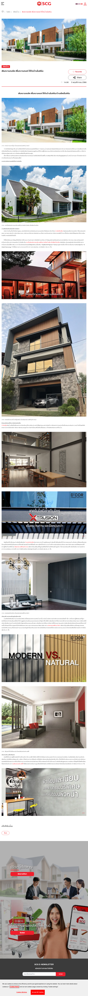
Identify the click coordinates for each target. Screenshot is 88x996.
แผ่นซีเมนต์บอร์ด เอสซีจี (18, 764)
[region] (44, 988)
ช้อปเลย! (22, 933)
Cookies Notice (14, 987)
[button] (3, 11)
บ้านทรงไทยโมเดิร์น (29, 542)
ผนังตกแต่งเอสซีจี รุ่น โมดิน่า (54, 625)
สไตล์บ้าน (6, 67)
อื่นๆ (5, 833)
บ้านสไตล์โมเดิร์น (59, 231)
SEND (61, 974)
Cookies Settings (21, 992)
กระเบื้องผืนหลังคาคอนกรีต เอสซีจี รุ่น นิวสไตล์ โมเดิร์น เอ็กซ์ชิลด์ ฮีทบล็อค (43, 242)
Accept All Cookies (38, 992)
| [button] (11, 12)
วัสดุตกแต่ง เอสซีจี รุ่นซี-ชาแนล (21, 547)
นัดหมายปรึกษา (22, 874)
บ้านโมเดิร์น (4, 425)
